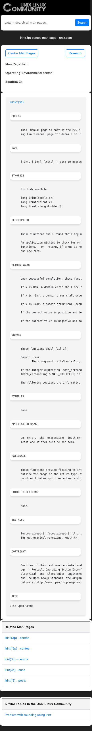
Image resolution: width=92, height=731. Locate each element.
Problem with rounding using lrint (28, 715)
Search (82, 22)
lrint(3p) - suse (15, 670)
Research (75, 53)
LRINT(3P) (17, 102)
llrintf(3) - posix (15, 680)
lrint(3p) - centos (16, 659)
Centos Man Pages (21, 53)
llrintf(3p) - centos (17, 648)
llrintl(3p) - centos (17, 638)
